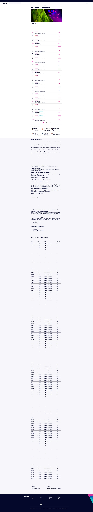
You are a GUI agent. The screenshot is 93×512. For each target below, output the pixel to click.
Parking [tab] (36, 23)
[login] (90, 3)
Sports (77, 3)
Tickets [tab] (33, 23)
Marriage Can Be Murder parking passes (41, 166)
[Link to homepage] (5, 3)
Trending (74, 3)
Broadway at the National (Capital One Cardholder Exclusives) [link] (54, 489)
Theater (34, 5)
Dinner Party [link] (33, 486)
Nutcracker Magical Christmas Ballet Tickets (38, 230)
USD (88, 3)
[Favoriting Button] (61, 7)
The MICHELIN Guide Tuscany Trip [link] (36, 491)
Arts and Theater (38, 5)
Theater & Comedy (84, 3)
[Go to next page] (50, 122)
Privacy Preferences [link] (65, 508)
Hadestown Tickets (35, 231)
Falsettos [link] (48, 486)
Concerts (79, 3)
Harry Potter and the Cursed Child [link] (36, 488)
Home (32, 5)
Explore (71, 3)
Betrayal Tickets (35, 229)
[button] (32, 26)
